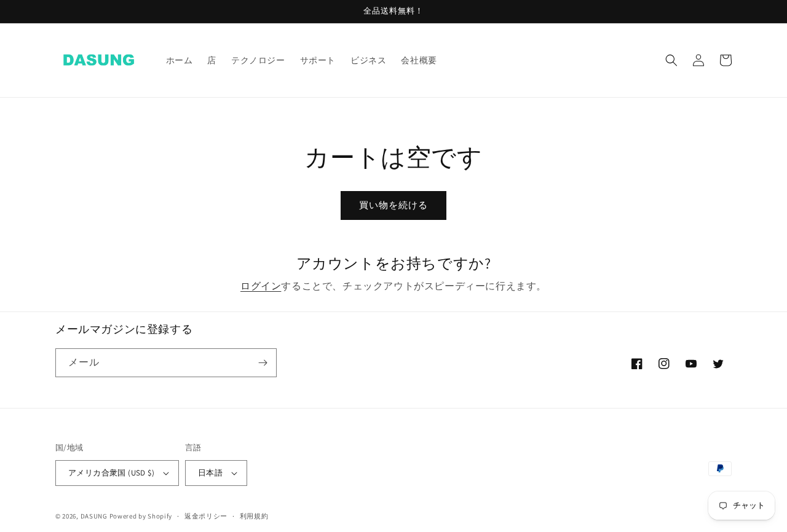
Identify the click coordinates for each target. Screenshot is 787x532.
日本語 (210, 472)
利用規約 (254, 516)
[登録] (262, 362)
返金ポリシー (205, 516)
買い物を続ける (393, 205)
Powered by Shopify (141, 516)
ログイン (260, 286)
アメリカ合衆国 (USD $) (111, 472)
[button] (671, 60)
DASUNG (94, 516)
